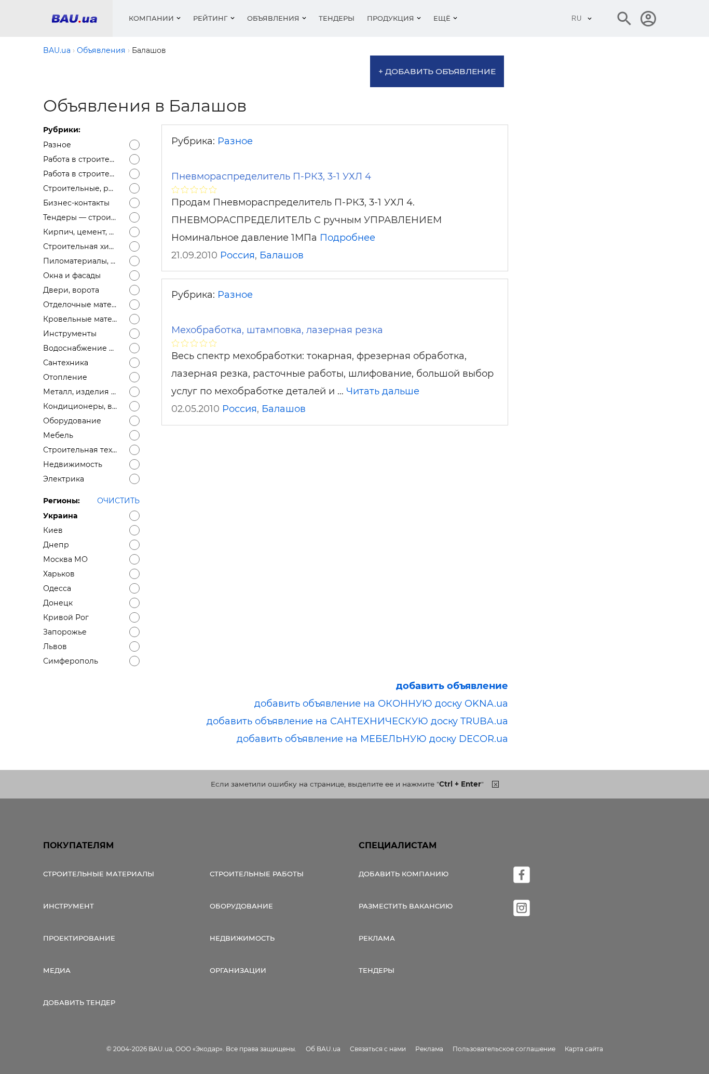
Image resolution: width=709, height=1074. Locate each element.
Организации (238, 970)
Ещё (442, 18)
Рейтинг (210, 18)
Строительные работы (257, 874)
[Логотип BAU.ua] (82, 18)
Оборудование (241, 906)
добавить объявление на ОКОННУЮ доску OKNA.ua (381, 703)
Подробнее (347, 237)
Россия (237, 255)
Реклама (377, 938)
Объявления (273, 18)
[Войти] (648, 18)
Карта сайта (584, 1049)
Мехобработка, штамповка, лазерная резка (277, 330)
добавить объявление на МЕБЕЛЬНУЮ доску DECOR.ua (372, 739)
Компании (151, 18)
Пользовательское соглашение (504, 1049)
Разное (235, 141)
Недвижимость (242, 938)
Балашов (282, 255)
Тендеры (336, 18)
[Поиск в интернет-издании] (624, 18)
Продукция (390, 18)
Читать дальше (382, 391)
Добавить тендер (79, 1002)
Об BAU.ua (323, 1049)
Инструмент (68, 906)
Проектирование (79, 938)
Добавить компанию (403, 874)
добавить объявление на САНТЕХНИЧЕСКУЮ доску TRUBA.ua (357, 721)
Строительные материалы (98, 874)
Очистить (118, 500)
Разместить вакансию (406, 906)
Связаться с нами (378, 1049)
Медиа (57, 970)
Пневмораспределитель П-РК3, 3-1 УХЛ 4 (271, 176)
